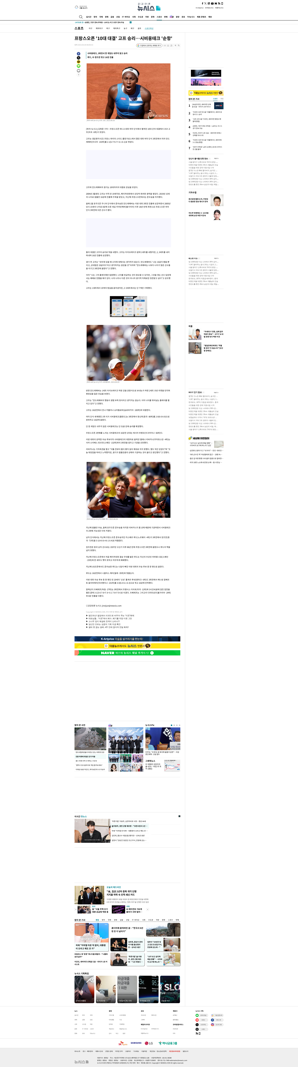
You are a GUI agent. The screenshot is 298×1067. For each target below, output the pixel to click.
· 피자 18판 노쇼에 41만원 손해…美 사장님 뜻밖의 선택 (206, 462)
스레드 (203, 1029)
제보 (210, 16)
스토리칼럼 (122, 1015)
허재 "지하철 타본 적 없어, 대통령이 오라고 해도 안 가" (91, 947)
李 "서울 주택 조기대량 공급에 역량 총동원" (100, 912)
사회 (134, 16)
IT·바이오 (126, 16)
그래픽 (143, 1020)
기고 (120, 1020)
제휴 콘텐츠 (201, 16)
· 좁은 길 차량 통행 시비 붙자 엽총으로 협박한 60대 (206, 458)
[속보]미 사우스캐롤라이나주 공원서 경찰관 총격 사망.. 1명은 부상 (102, 22)
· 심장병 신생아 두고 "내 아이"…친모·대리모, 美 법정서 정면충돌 (206, 450)
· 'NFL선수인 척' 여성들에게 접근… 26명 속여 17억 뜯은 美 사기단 (206, 454)
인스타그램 (219, 1025)
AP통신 (175, 1015)
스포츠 (159, 16)
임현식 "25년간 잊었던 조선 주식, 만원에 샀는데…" (130, 840)
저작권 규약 (119, 1051)
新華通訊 (175, 1020)
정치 (95, 16)
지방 (147, 16)
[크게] (178, 45)
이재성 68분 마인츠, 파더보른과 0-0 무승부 (90, 769)
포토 (183, 16)
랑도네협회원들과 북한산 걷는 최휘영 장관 (90, 752)
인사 (110, 1033)
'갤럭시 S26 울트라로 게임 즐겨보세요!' (89, 765)
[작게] (175, 45)
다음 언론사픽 (218, 1015)
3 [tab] (177, 725)
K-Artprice (199, 8)
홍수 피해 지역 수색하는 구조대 (86, 761)
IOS (174, 1033)
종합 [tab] (222, 98)
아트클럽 (111, 1020)
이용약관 (144, 1051)
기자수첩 (192, 192)
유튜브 (203, 1020)
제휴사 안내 (99, 1051)
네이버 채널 (203, 1015)
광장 (177, 16)
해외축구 (116, 28)
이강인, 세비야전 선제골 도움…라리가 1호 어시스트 (90, 963)
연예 (166, 16)
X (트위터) (203, 1025)
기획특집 (121, 1024)
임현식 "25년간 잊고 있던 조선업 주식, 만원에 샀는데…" (154, 944)
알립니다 (185, 1051)
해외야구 (99, 28)
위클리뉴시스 (219, 8)
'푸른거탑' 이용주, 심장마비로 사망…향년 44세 (129, 821)
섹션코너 (111, 1029)
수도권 (140, 16)
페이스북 (218, 1020)
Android (175, 1029)
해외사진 (153, 1015)
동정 (124, 1033)
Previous (75, 909)
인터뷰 (111, 1024)
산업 (118, 16)
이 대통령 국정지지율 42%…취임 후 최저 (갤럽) (153, 766)
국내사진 (143, 1015)
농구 (125, 28)
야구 (90, 28)
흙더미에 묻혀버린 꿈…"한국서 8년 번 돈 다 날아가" (127, 929)
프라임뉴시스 (209, 8)
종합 (97, 920)
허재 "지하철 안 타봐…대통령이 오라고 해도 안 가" (130, 831)
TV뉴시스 (191, 16)
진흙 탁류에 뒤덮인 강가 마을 (85, 756)
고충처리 (128, 1051)
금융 (112, 16)
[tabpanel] (162, 742)
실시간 (88, 16)
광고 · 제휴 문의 (88, 1051)
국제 (101, 16)
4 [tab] (179, 725)
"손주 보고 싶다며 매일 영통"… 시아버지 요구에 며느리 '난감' (154, 959)
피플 (191, 326)
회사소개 (77, 1051)
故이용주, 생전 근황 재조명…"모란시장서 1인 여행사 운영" (130, 826)
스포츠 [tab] (215, 98)
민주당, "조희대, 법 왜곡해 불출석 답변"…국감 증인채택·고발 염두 (162, 753)
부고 (117, 1033)
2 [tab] (174, 725)
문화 (152, 16)
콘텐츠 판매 (109, 1051)
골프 (139, 28)
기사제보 (136, 1051)
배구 (132, 28)
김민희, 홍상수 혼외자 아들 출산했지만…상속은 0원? (135, 944)
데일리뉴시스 (123, 1029)
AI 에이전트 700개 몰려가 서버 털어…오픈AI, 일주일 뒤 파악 (134, 913)
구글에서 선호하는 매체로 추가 (150, 45)
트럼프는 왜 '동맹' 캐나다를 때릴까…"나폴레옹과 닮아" (91, 955)
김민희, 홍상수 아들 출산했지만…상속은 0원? (128, 835)
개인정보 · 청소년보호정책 (158, 1051)
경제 (106, 16)
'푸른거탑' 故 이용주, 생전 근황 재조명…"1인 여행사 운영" (135, 959)
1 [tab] (171, 725)
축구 (108, 28)
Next (147, 909)
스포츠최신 (149, 28)
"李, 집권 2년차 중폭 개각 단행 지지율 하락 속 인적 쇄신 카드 (121, 893)
